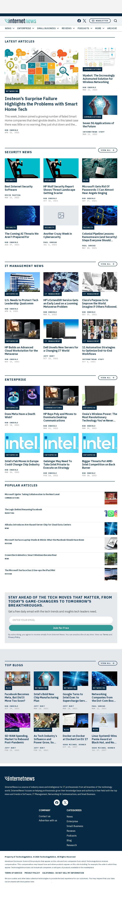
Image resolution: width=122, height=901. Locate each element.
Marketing (9, 513)
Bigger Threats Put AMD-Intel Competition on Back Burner (98, 464)
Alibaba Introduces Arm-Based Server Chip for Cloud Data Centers (38, 524)
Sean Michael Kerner (74, 744)
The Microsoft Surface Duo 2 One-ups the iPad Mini (30, 570)
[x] (84, 20)
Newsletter (102, 21)
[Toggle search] (115, 20)
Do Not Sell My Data (43, 881)
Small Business (46, 28)
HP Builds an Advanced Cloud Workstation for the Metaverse (21, 351)
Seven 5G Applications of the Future (98, 125)
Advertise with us (48, 820)
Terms (105, 634)
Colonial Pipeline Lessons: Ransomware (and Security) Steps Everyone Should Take (99, 237)
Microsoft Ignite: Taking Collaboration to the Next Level (32, 494)
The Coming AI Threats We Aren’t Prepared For (22, 235)
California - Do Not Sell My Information (63, 873)
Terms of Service (13, 873)
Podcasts (83, 28)
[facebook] (79, 20)
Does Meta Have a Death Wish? (20, 415)
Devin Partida (13, 195)
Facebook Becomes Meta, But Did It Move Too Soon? (17, 697)
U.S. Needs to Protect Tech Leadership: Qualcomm (21, 302)
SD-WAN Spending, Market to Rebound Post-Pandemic (17, 739)
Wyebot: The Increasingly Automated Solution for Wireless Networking (99, 79)
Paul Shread (50, 242)
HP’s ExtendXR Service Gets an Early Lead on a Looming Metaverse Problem (60, 303)
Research (72, 845)
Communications (12, 498)
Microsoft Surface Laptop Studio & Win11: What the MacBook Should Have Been (44, 540)
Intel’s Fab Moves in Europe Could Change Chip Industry (22, 463)
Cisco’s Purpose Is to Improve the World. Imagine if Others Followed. (99, 303)
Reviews (67, 28)
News (8, 28)
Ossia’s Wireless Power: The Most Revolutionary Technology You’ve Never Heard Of (99, 417)
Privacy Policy (14, 637)
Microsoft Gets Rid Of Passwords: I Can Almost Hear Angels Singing (98, 190)
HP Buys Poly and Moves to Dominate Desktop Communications (59, 417)
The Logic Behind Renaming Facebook (23, 509)
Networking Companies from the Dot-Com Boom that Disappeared (104, 697)
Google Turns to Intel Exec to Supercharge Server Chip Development (75, 697)
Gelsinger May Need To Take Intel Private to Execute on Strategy (57, 464)
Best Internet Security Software (19, 188)
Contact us (44, 816)
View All (106, 150)
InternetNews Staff (94, 132)
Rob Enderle (11, 130)
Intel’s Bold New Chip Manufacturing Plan (46, 697)
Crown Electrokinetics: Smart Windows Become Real (31, 555)
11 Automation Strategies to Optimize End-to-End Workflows (98, 351)
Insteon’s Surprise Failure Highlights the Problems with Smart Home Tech (41, 104)
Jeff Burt (48, 356)
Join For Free (61, 627)
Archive (112, 28)
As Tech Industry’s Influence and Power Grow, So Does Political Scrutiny (45, 739)
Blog (69, 840)
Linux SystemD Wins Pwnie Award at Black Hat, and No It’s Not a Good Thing (104, 739)
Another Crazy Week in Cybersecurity (57, 235)
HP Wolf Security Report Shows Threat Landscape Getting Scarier (59, 190)
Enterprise (24, 28)
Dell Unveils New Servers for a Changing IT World (60, 349)
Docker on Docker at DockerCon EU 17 (75, 737)
